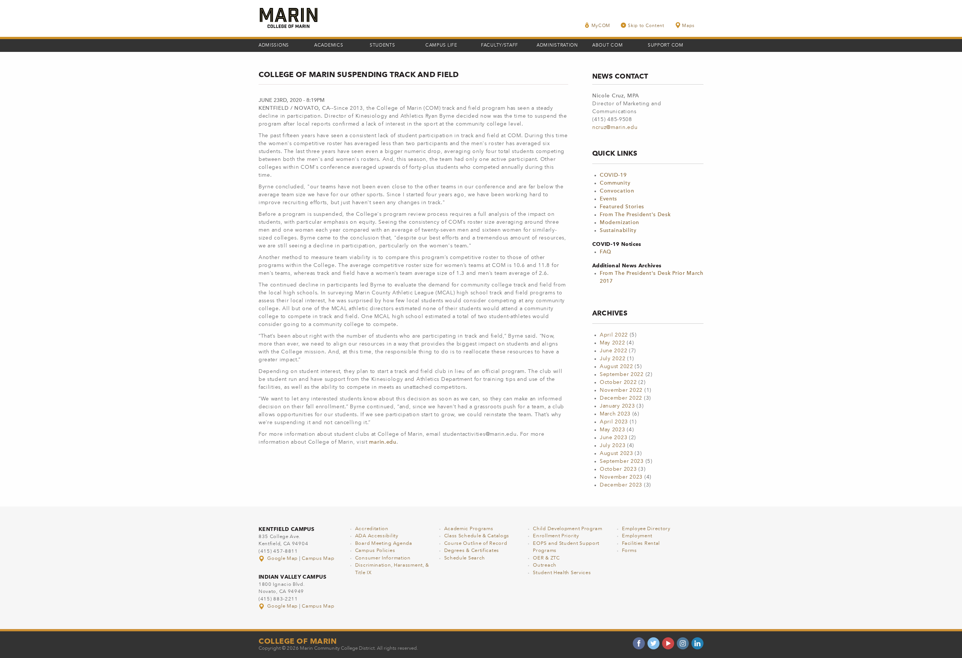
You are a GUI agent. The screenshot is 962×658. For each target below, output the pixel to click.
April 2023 (614, 422)
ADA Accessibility (376, 536)
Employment (637, 536)
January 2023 (617, 406)
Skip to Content (646, 26)
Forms (629, 550)
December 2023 (621, 485)
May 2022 (612, 343)
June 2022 (613, 350)
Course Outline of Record (475, 543)
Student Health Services (562, 572)
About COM (607, 45)
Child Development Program (567, 528)
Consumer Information (383, 558)
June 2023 (613, 437)
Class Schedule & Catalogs (477, 536)
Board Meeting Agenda (383, 543)
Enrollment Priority (556, 536)
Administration (557, 45)
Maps (688, 26)
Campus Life (441, 45)
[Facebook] (639, 643)
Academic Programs (468, 528)
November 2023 (621, 477)
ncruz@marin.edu (615, 127)
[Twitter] (653, 643)
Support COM (666, 45)
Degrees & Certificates (471, 550)
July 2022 (612, 358)
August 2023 (616, 453)
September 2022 (622, 374)
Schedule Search (465, 558)
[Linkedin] (697, 643)
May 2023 (612, 429)
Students (382, 45)
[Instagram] (683, 643)
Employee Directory (646, 528)
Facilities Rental (641, 543)
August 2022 (616, 366)
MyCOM (601, 26)
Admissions (274, 45)
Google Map (282, 558)
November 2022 (621, 390)
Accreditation (372, 528)
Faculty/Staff (499, 45)
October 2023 (618, 469)
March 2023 (615, 414)
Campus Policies (375, 550)
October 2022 (618, 382)
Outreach (545, 565)
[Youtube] (668, 643)
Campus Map (318, 558)
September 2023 (622, 461)
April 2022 (614, 335)
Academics (328, 45)
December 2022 (621, 398)
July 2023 (612, 445)
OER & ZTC (546, 558)
